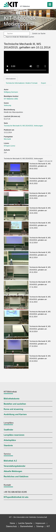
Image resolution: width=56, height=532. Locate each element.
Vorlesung (7, 105)
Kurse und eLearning (13, 409)
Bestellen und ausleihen (15, 404)
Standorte (8, 445)
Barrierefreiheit (26, 526)
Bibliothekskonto (11, 399)
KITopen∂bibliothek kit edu (16, 497)
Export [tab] (43, 83)
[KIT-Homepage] (11, 4)
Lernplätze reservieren (14, 435)
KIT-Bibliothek (25, 6)
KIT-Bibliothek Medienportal (20, 21)
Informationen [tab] (11, 79)
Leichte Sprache (25, 523)
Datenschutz (11, 526)
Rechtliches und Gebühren (16, 477)
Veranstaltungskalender (14, 466)
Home (12, 523)
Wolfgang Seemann (11, 92)
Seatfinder (8, 430)
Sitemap (39, 526)
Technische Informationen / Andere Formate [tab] (21, 83)
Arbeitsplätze (10, 440)
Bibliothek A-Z (10, 461)
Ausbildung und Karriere (15, 414)
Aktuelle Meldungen (13, 471)
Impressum (40, 523)
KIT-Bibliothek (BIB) (11, 99)
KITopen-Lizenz (9, 146)
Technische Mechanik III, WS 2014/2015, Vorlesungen (23, 126)
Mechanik (7, 139)
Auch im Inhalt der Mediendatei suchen (20, 37)
